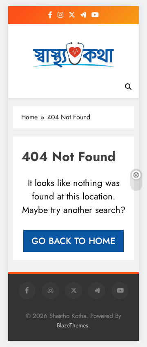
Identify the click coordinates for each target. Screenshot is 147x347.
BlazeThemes (72, 325)
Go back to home (73, 240)
